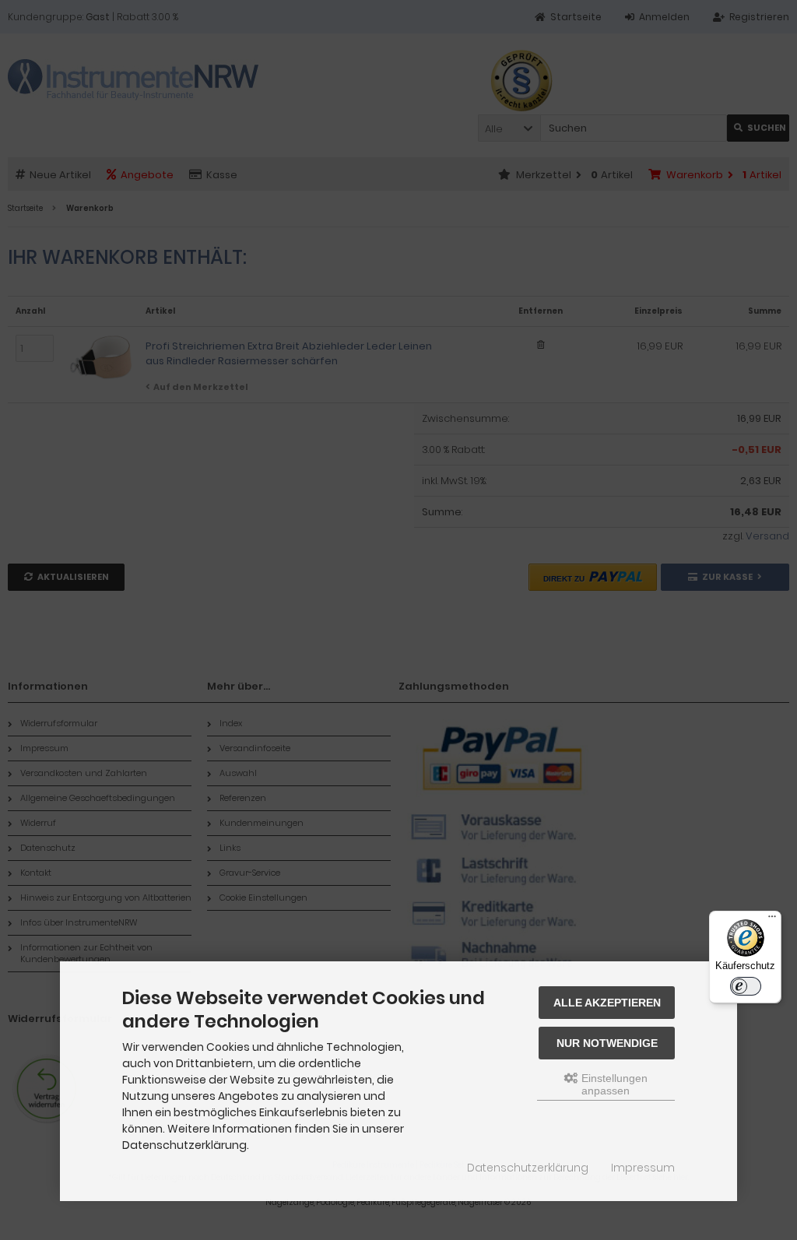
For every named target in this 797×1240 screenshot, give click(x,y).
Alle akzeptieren (607, 1002)
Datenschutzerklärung (527, 1167)
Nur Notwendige (607, 1043)
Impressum (643, 1167)
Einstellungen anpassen (613, 1084)
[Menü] (772, 920)
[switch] (745, 986)
